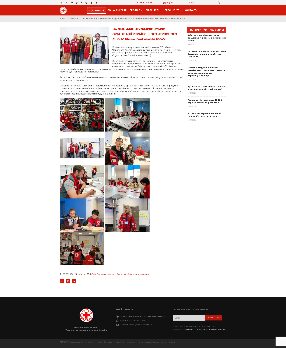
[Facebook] (62, 3)
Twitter (68, 281)
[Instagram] (76, 3)
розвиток (144, 274)
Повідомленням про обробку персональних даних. (205, 329)
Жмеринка (121, 274)
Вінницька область (106, 274)
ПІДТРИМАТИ (96, 10)
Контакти (191, 10)
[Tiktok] (96, 3)
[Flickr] (91, 3)
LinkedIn (74, 281)
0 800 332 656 (144, 2)
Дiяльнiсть (152, 10)
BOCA (93, 274)
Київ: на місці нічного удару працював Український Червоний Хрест (207, 38)
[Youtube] (72, 3)
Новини (81, 274)
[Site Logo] (64, 10)
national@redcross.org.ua (139, 325)
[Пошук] (219, 2)
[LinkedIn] (81, 3)
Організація (133, 274)
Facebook (62, 281)
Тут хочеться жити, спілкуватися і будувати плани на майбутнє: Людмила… (207, 54)
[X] (67, 3)
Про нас (135, 10)
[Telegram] (86, 3)
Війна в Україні (117, 10)
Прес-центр (172, 10)
